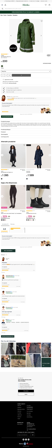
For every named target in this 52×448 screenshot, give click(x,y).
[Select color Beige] (30, 220)
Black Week (29, 413)
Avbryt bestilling (29, 416)
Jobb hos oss (20, 414)
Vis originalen (4, 266)
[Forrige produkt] (2, 155)
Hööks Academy (20, 424)
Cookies (19, 418)
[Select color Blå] (27, 178)
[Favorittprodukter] (45, 5)
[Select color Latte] (4, 220)
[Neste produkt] (50, 155)
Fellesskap (12, 224)
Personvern (19, 416)
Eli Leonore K (8, 307)
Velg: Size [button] (4, 71)
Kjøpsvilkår (19, 405)
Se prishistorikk (47, 63)
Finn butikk (29, 405)
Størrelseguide (4, 134)
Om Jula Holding (30, 411)
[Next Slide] (41, 35)
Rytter (5, 15)
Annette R (8, 291)
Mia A (7, 319)
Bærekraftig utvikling (21, 409)
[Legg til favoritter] (41, 21)
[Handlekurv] (49, 5)
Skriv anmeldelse (8, 250)
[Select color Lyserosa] (31, 220)
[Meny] (2, 5)
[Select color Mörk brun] (28, 220)
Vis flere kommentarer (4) (7, 336)
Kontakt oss (19, 407)
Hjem (2, 15)
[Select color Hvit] (6, 220)
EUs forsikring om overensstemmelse (30, 407)
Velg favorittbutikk (12, 83)
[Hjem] (26, 5)
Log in (26, 394)
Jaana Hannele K (9, 275)
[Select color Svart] (1, 178)
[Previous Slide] (11, 35)
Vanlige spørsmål (30, 409)
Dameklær (9, 15)
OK (32, 434)
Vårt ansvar (19, 411)
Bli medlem (26, 391)
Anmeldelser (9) (5, 224)
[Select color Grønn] (2, 66)
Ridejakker (15, 15)
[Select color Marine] (3, 220)
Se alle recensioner (7, 116)
